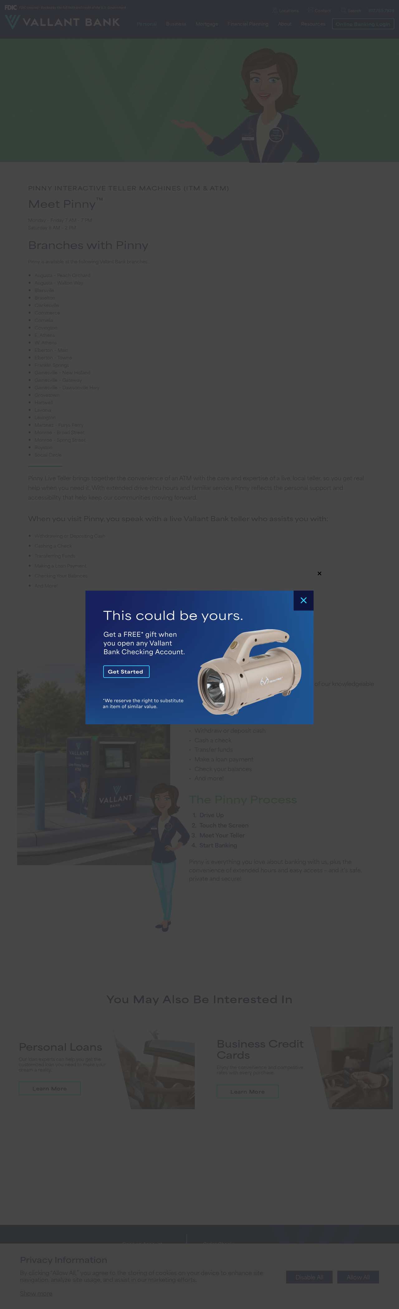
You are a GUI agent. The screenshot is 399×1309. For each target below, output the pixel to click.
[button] (199, 654)
